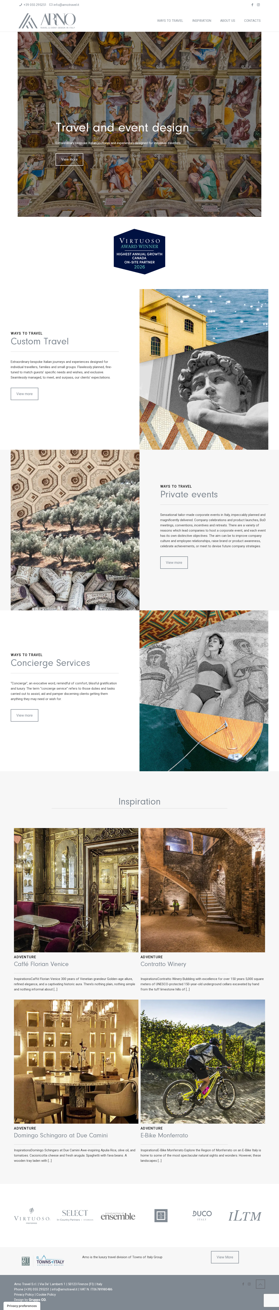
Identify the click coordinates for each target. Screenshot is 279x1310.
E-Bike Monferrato (164, 1136)
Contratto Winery (163, 964)
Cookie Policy (46, 1295)
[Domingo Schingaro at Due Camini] (76, 1062)
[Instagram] (258, 5)
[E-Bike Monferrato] (203, 1062)
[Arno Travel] (47, 21)
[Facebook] (252, 5)
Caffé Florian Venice (41, 964)
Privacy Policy (24, 1295)
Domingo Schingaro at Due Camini (61, 1136)
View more (69, 159)
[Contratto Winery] (203, 890)
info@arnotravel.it (66, 5)
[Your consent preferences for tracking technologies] (21, 1306)
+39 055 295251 (35, 5)
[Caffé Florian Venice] (76, 890)
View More (225, 1257)
